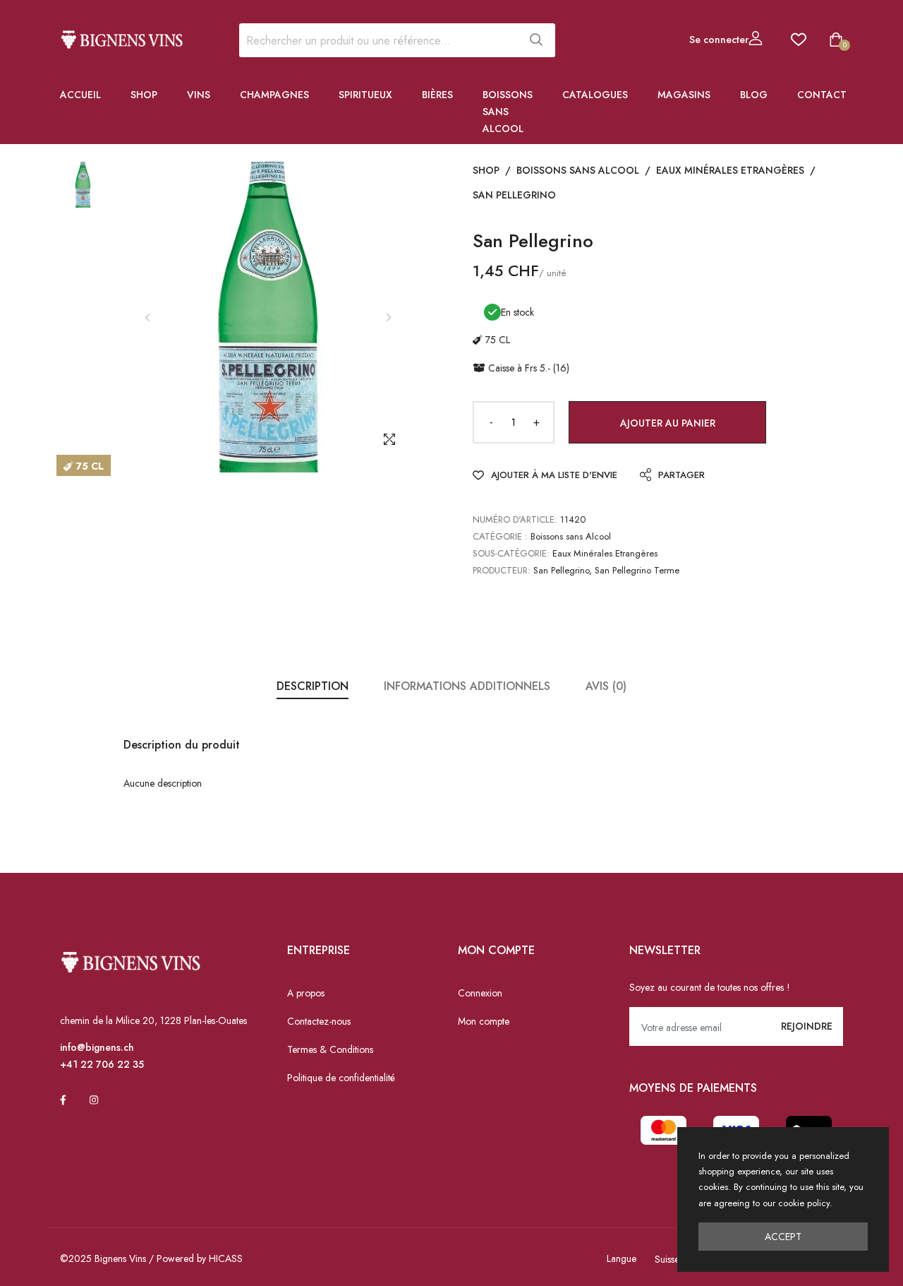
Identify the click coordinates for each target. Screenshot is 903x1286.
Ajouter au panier (667, 423)
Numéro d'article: (515, 519)
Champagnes (274, 95)
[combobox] (376, 40)
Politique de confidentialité (341, 1078)
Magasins (683, 95)
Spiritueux (365, 95)
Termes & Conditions (330, 1049)
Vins (198, 95)
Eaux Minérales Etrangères (730, 170)
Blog (754, 95)
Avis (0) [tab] (606, 686)
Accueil (80, 95)
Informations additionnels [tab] (467, 686)
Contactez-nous (319, 1021)
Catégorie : (500, 536)
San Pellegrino (514, 195)
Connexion (480, 993)
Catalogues (595, 95)
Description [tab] (313, 686)
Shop (144, 95)
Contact (822, 95)
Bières (437, 95)
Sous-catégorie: (511, 553)
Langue (621, 1258)
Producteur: (502, 570)
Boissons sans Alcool (508, 112)
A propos (306, 993)
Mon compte (483, 1021)
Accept (783, 1237)
